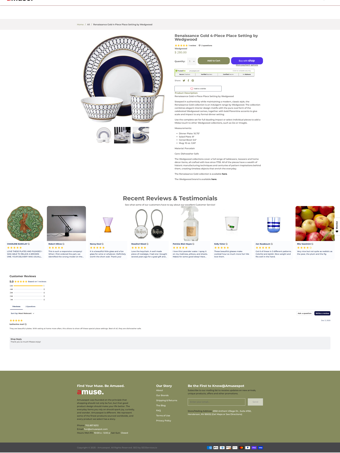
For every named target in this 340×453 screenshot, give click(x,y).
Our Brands (162, 395)
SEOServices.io (149, 447)
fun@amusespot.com (96, 429)
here (224, 174)
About (159, 390)
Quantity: (180, 61)
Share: (178, 80)
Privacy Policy (163, 420)
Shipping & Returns (166, 400)
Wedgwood (181, 48)
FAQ (158, 410)
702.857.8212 (92, 425)
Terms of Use (163, 415)
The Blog (161, 405)
